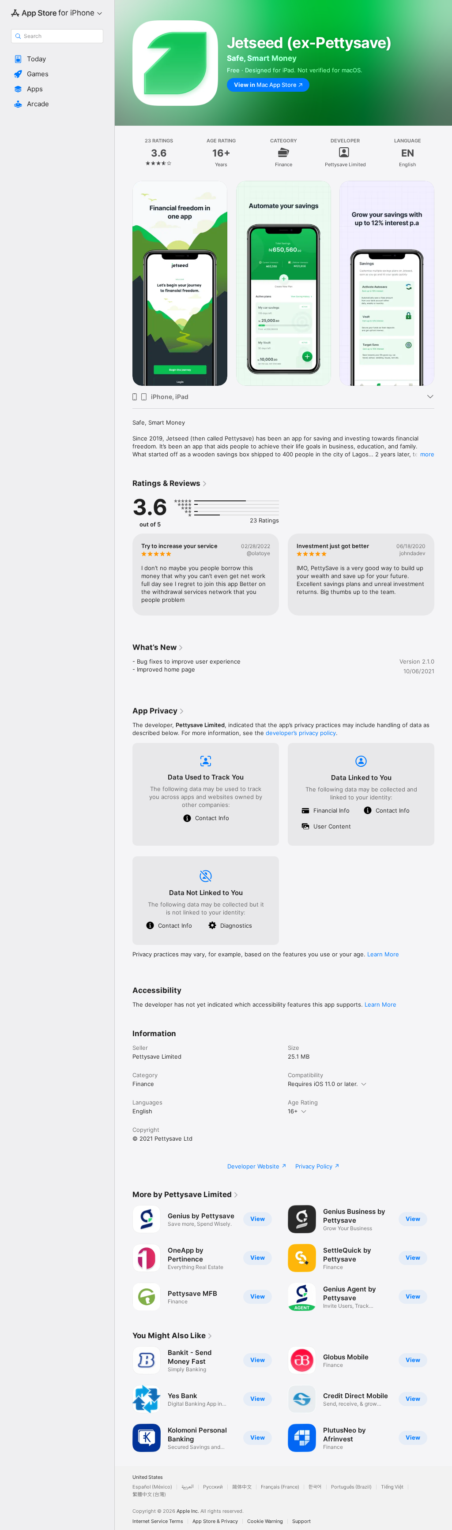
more (427, 454)
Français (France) (280, 1487)
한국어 (315, 1487)
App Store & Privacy (215, 1521)
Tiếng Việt (392, 1487)
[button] (57, 59)
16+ (293, 1111)
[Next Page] (443, 152)
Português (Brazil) (351, 1487)
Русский (213, 1487)
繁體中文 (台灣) (149, 1494)
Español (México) (152, 1487)
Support (301, 1521)
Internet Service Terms (157, 1521)
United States (147, 1477)
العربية (187, 1487)
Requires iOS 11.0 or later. (323, 1083)
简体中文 (242, 1487)
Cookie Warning (265, 1521)
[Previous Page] (123, 152)
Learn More (383, 954)
